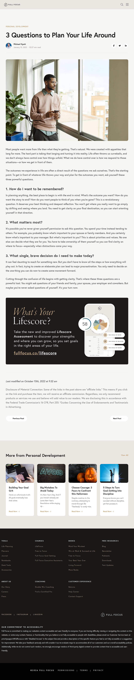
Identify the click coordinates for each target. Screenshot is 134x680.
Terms (84, 670)
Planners (5, 551)
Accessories (7, 570)
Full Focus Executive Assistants (49, 560)
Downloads (106, 560)
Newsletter (107, 551)
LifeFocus (39, 546)
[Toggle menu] (127, 4)
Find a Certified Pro (43, 592)
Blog (104, 546)
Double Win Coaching (44, 587)
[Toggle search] (122, 4)
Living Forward (75, 565)
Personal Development (17, 26)
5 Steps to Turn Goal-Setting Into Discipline (112, 490)
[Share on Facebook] (113, 45)
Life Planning (7, 546)
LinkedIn (38, 614)
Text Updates (108, 565)
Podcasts (106, 556)
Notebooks (6, 560)
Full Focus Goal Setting (45, 556)
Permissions (66, 670)
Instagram (22, 614)
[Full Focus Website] (111, 614)
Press (4, 596)
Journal (5, 556)
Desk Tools (6, 565)
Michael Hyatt (20, 44)
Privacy (98, 670)
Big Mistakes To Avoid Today (48, 489)
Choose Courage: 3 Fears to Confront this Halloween (82, 490)
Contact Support (76, 596)
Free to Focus (41, 551)
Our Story (6, 587)
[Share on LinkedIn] (125, 45)
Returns (72, 587)
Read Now (13, 511)
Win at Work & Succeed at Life (82, 551)
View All (124, 455)
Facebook (7, 614)
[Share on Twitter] (119, 45)
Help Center (74, 592)
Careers (5, 592)
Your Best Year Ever (77, 560)
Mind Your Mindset (77, 546)
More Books (74, 570)
